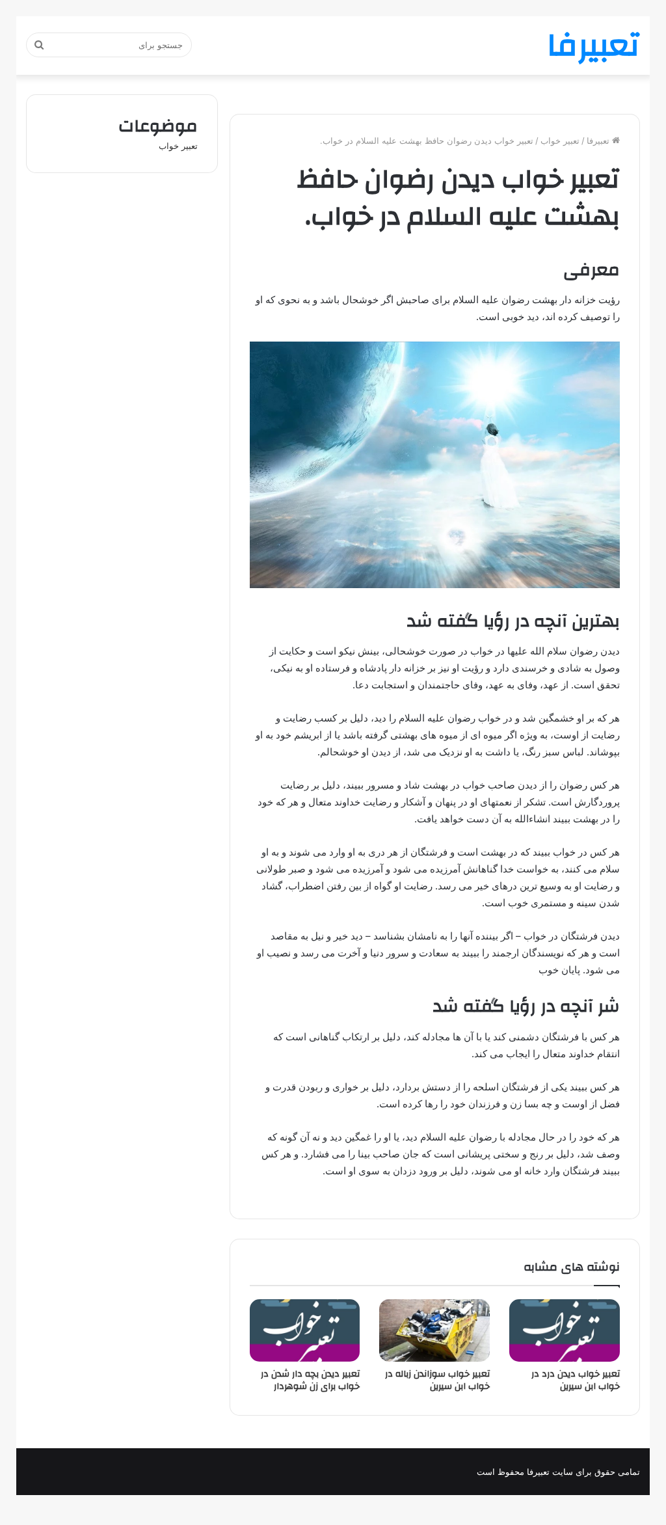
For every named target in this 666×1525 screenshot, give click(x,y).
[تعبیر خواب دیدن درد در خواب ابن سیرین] (564, 1330)
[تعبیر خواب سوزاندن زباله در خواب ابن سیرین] (434, 1330)
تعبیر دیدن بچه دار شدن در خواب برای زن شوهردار (310, 1380)
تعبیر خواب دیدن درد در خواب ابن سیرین (575, 1380)
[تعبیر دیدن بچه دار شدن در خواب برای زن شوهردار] (305, 1330)
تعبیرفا (599, 140)
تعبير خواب (559, 140)
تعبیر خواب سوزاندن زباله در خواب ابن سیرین (437, 1380)
